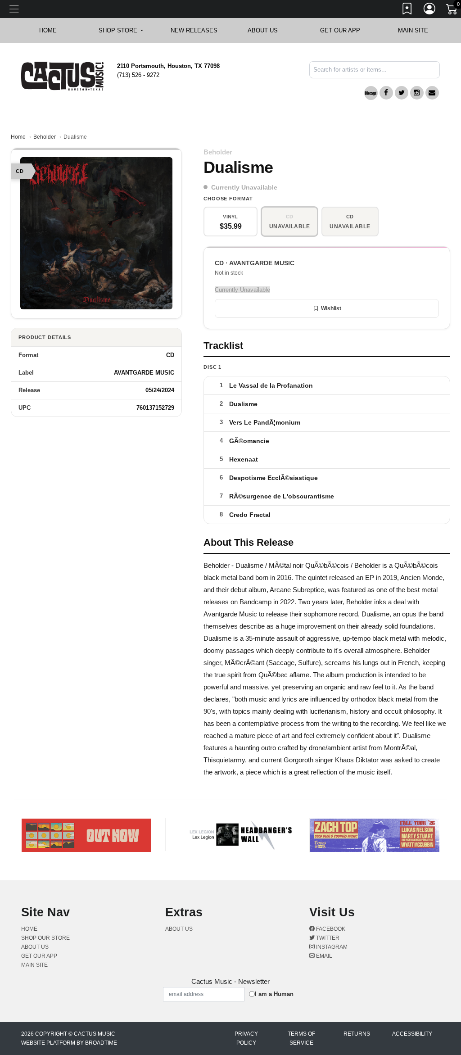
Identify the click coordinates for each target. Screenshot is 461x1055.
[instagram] (417, 92)
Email (323, 956)
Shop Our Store (45, 938)
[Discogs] (371, 93)
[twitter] (401, 92)
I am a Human (274, 994)
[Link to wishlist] (407, 10)
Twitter (327, 938)
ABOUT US (267, 30)
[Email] (432, 92)
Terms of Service (301, 1038)
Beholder (44, 137)
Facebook (330, 929)
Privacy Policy (246, 1038)
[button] (120, 31)
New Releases (194, 30)
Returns (356, 1034)
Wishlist (331, 308)
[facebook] (386, 92)
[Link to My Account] (430, 10)
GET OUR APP (340, 30)
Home (18, 137)
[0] (452, 10)
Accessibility (412, 1034)
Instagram (331, 947)
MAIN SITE (413, 30)
